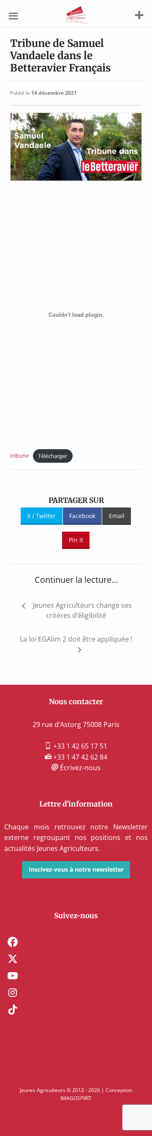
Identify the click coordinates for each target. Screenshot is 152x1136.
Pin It (76, 540)
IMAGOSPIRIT (76, 1098)
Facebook (82, 516)
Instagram (12, 992)
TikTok (12, 1009)
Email (117, 516)
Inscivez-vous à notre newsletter (76, 869)
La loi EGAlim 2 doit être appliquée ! (76, 639)
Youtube (12, 975)
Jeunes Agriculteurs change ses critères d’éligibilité (82, 610)
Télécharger (52, 456)
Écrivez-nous (79, 767)
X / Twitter (41, 516)
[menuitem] (76, 941)
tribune (19, 456)
